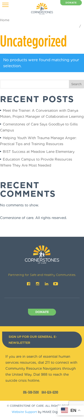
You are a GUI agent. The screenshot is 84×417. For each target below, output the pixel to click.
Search (76, 84)
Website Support (24, 412)
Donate (71, 2)
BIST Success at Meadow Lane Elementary (39, 152)
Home (4, 20)
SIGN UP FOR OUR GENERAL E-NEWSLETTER (33, 339)
